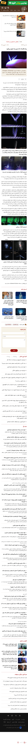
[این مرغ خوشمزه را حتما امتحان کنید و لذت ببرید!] (21, 18)
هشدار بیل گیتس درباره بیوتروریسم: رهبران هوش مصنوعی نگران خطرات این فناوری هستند (8, 303)
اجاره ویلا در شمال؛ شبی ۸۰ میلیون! (18, 587)
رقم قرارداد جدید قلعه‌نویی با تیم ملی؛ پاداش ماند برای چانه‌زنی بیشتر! (15, 613)
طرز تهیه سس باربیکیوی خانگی (18, 370)
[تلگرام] (8, 715)
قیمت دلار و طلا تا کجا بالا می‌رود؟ (10, 31)
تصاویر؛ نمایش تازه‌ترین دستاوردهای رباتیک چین (8, 317)
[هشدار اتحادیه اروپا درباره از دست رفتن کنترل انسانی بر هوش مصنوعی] (21, 311)
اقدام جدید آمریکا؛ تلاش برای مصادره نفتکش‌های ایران (13, 509)
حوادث (11, 10)
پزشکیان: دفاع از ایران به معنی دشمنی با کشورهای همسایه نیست (15, 486)
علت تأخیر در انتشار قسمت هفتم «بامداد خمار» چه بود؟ (13, 363)
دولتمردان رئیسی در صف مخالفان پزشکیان (19, 709)
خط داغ (25, 426)
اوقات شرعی (14, 722)
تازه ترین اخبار (23, 356)
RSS (5, 722)
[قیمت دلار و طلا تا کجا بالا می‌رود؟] (21, 34)
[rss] (20, 715)
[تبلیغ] (14, 3)
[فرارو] (24, 9)
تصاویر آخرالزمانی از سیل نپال (19, 580)
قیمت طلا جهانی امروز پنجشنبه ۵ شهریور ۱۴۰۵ (18, 691)
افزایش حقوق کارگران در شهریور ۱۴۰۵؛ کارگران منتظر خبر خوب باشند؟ (10, 645)
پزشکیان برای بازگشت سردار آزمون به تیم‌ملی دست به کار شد (14, 604)
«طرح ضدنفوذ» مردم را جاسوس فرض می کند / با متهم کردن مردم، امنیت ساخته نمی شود (9, 667)
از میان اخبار (24, 289)
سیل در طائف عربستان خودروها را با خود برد (16, 450)
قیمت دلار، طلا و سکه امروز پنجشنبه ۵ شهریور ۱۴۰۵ (14, 458)
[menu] (2, 8)
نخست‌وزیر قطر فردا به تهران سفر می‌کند (16, 624)
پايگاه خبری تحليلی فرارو (11, 725)
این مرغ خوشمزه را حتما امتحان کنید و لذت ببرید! (9, 16)
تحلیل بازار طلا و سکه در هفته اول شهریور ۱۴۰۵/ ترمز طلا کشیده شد (14, 495)
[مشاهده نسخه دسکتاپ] (5, 8)
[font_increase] (25, 79)
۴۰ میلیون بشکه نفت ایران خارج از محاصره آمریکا (14, 596)
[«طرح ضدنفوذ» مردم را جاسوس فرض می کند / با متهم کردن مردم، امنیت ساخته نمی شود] (22, 668)
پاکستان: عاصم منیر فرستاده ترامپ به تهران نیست (14, 443)
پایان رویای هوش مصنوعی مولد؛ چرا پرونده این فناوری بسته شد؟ (21, 302)
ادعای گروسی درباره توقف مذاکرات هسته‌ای (16, 422)
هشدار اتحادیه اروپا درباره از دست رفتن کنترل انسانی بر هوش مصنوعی (21, 318)
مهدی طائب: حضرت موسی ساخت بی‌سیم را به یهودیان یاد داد (14, 466)
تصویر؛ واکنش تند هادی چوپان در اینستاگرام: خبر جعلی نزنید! (14, 475)
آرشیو (13, 719)
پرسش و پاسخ (21, 722)
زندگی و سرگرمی (6, 10)
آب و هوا (9, 722)
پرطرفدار (15, 356)
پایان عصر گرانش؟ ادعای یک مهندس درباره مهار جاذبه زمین (14, 571)
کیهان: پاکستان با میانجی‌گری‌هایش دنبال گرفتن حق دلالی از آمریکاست (15, 555)
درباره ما (23, 719)
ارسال (14, 350)
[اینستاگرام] (12, 715)
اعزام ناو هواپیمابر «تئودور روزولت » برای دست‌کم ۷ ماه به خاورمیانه (14, 501)
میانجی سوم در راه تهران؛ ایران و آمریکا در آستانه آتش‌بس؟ (16, 546)
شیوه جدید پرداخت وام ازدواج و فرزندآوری (16, 367)
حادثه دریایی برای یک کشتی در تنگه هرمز (16, 563)
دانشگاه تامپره (8, 324)
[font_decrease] (19, 79)
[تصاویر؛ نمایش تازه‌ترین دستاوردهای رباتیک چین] (7, 311)
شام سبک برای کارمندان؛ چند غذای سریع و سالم (15, 374)
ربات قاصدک (15, 324)
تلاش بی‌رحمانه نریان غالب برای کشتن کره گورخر (10, 24)
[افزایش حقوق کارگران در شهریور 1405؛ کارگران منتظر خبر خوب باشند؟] (22, 646)
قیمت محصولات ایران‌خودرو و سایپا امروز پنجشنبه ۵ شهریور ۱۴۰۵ (15, 517)
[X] (16, 715)
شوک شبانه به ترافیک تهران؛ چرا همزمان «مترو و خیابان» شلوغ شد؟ (16, 533)
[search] (8, 8)
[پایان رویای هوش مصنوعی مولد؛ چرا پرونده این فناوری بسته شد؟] (21, 295)
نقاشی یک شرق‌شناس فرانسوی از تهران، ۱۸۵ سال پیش (13, 377)
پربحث (8, 356)
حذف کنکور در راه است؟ (20, 381)
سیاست (18, 10)
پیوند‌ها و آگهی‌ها (6, 719)
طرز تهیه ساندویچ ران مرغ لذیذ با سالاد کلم (16, 360)
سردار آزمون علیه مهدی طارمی (19, 525)
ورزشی (15, 10)
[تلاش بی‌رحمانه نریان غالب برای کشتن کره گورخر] (21, 26)
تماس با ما (18, 719)
